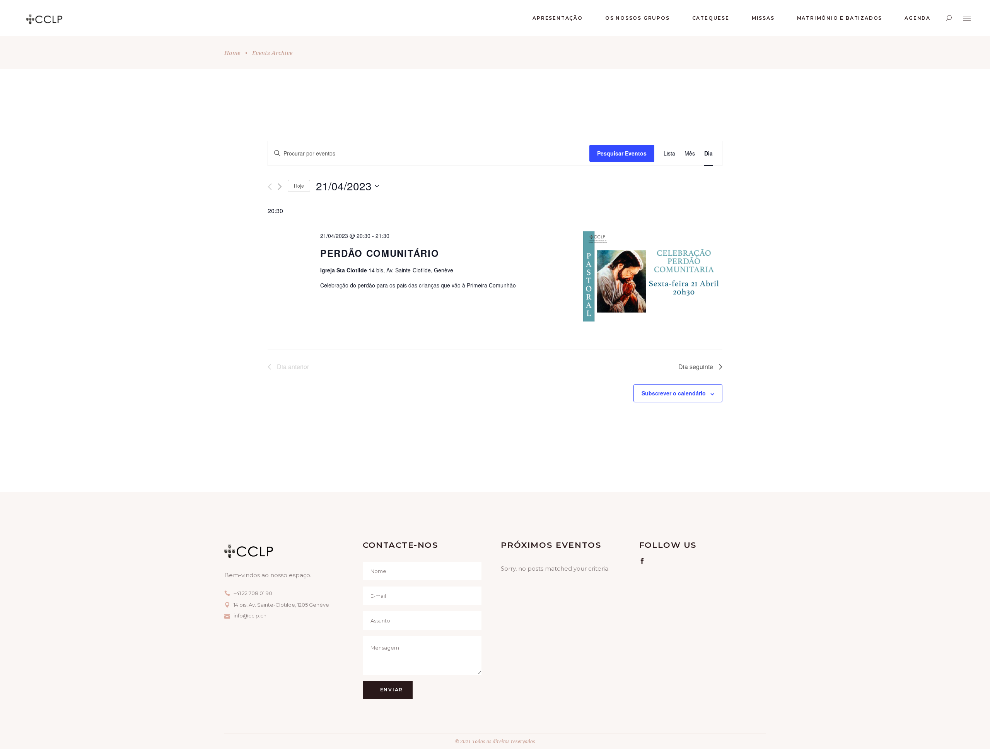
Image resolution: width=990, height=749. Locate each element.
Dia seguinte (695, 366)
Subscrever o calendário (674, 393)
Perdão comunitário (379, 253)
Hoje (299, 185)
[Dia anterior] (270, 186)
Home (232, 52)
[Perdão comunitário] (652, 277)
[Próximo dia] (280, 186)
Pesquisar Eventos (622, 153)
